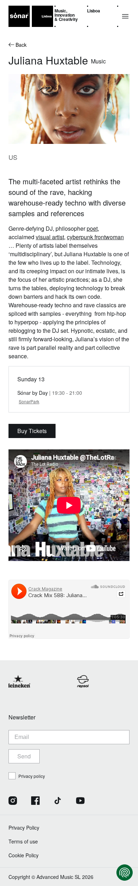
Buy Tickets (32, 431)
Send (24, 756)
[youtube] (80, 801)
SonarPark (29, 401)
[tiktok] (57, 801)
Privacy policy (31, 776)
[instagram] (12, 801)
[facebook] (35, 801)
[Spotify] (125, 801)
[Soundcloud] (102, 801)
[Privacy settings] (124, 872)
